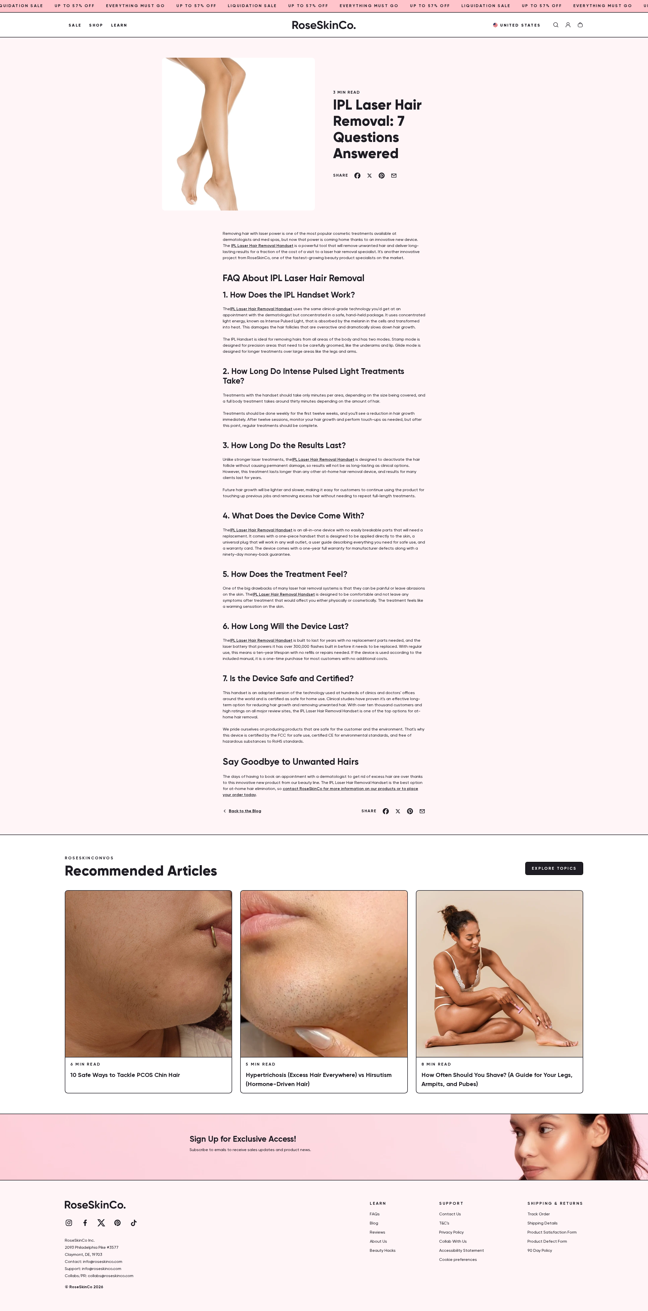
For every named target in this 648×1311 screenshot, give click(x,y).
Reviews (377, 1233)
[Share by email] (394, 176)
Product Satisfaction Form (552, 1233)
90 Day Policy (540, 1251)
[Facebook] (85, 1223)
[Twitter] (101, 1223)
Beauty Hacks (383, 1251)
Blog (374, 1223)
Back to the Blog (245, 811)
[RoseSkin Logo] (324, 25)
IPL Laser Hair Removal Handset (262, 246)
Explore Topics (554, 869)
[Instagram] (69, 1223)
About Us (378, 1242)
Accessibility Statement (461, 1251)
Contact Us (450, 1214)
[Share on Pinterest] (382, 176)
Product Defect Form (547, 1242)
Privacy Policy (451, 1233)
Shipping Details (543, 1223)
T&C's (444, 1223)
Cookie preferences (458, 1260)
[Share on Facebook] (357, 176)
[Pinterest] (117, 1223)
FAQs (375, 1214)
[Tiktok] (134, 1223)
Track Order (539, 1214)
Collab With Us (453, 1242)
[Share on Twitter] (370, 176)
